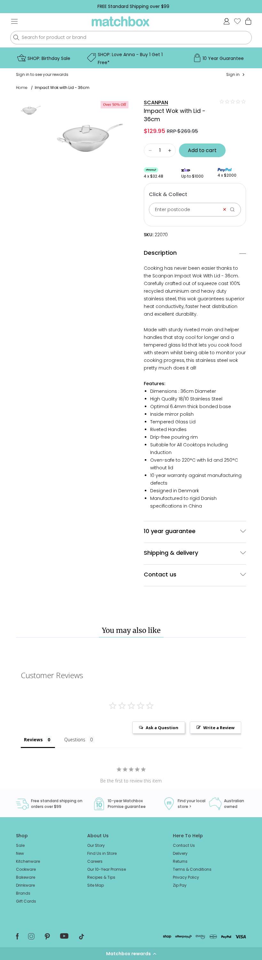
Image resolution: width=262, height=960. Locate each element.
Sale (20, 845)
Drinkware (25, 885)
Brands (23, 893)
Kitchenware (28, 861)
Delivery (180, 853)
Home (21, 88)
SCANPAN (156, 102)
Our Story (96, 845)
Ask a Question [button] (162, 727)
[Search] (234, 209)
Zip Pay (180, 885)
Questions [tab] (74, 739)
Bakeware (25, 877)
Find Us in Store (102, 853)
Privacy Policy (186, 877)
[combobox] (131, 37)
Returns (180, 861)
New (20, 853)
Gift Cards (26, 901)
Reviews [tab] (33, 739)
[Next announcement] (252, 6)
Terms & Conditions (192, 869)
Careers (95, 861)
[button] (131, 953)
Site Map (95, 885)
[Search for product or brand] (16, 37)
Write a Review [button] (219, 727)
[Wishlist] (237, 21)
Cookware (26, 869)
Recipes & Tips (101, 877)
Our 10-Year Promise (106, 869)
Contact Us (184, 845)
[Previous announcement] (15, 6)
